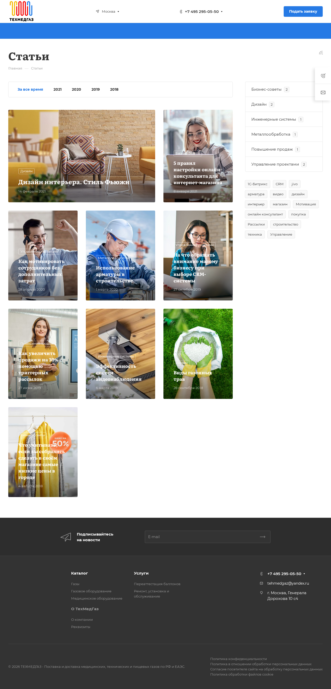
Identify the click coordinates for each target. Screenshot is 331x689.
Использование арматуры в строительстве (115, 274)
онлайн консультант (265, 214)
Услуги (141, 573)
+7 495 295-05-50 (202, 11)
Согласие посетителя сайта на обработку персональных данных (266, 669)
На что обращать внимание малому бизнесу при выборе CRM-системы (196, 267)
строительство (285, 224)
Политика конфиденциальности (238, 659)
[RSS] (321, 52)
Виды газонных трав (193, 375)
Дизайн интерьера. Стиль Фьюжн (74, 181)
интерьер (256, 204)
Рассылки (256, 224)
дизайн (298, 194)
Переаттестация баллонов (157, 584)
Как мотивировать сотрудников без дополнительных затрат (41, 271)
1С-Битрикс (257, 184)
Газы (75, 584)
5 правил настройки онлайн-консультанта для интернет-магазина (198, 172)
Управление (281, 234)
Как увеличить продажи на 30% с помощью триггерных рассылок (40, 366)
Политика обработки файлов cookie (241, 674)
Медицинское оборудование (96, 598)
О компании (82, 619)
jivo (295, 184)
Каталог (79, 573)
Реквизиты (80, 627)
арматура (256, 194)
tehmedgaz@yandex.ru (288, 583)
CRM (279, 184)
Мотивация (306, 204)
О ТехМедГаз (85, 608)
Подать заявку (303, 11)
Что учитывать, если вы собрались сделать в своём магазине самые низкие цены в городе (41, 461)
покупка (298, 214)
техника (255, 234)
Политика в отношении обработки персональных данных (261, 664)
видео (278, 194)
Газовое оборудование (91, 591)
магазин (280, 204)
